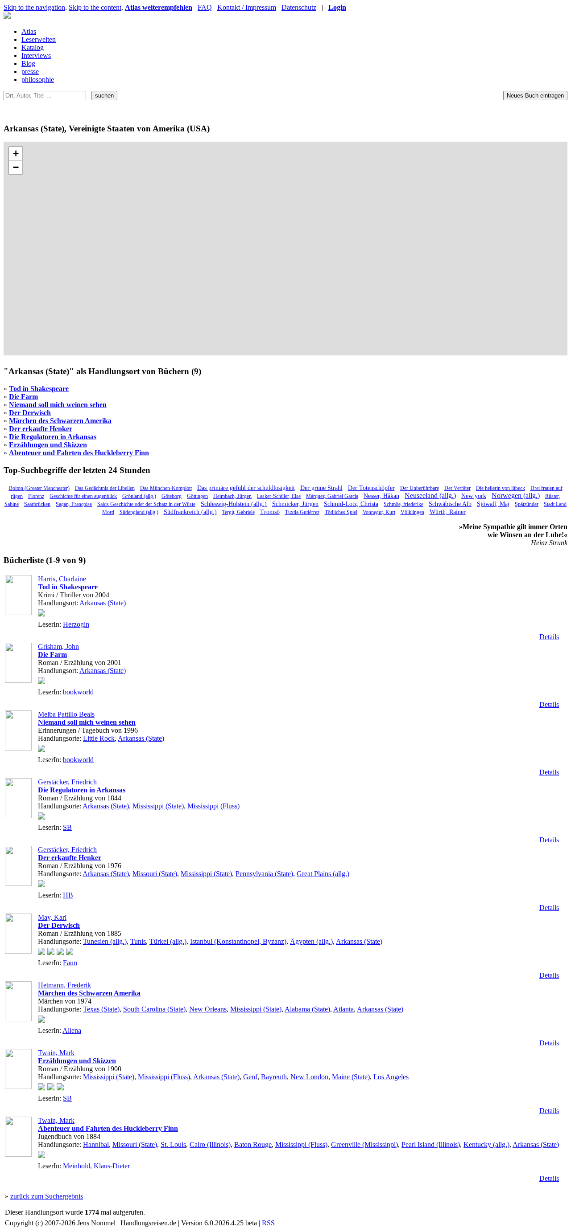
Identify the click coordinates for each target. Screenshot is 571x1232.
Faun (70, 963)
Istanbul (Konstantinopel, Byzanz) (238, 941)
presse (30, 71)
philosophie (37, 79)
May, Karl (52, 917)
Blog (28, 63)
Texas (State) (101, 1009)
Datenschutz (298, 7)
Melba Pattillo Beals (66, 714)
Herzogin (76, 624)
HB (68, 895)
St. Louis (173, 1144)
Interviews (36, 55)
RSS (268, 1223)
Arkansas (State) (102, 603)
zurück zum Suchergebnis (46, 1196)
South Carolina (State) (154, 1009)
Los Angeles (391, 1077)
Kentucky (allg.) (486, 1144)
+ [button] (16, 153)
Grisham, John (58, 646)
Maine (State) (351, 1077)
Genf (250, 1077)
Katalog (32, 47)
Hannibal (96, 1144)
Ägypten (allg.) (311, 941)
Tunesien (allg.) (105, 941)
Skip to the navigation (34, 7)
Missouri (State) (154, 873)
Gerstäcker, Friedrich (67, 782)
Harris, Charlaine (62, 579)
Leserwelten (38, 39)
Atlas (28, 31)
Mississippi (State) (158, 806)
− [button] (16, 167)
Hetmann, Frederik (64, 985)
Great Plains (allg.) (323, 873)
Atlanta (343, 1009)
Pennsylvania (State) (264, 873)
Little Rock (99, 738)
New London (309, 1077)
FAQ (205, 7)
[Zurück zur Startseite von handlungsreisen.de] (7, 16)
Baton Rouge (253, 1144)
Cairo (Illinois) (210, 1144)
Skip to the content (95, 7)
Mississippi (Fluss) (213, 806)
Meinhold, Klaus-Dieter (96, 1166)
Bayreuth (274, 1077)
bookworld (78, 692)
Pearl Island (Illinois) (430, 1144)
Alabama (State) (307, 1009)
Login (337, 7)
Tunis (138, 941)
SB (67, 827)
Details (549, 636)
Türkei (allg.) (167, 941)
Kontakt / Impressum (246, 7)
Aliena (71, 1030)
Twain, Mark (56, 1053)
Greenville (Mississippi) (364, 1144)
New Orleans (208, 1009)
